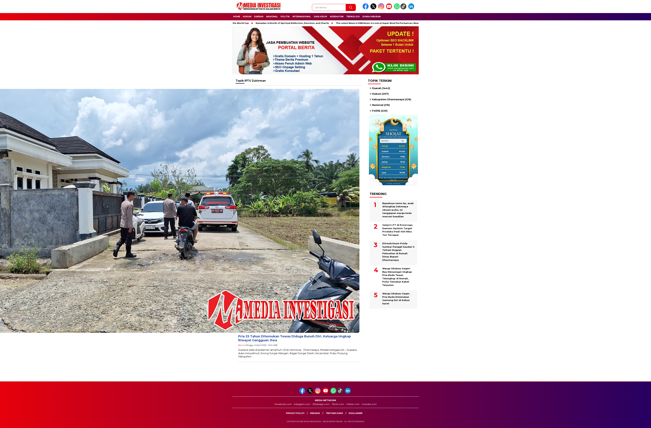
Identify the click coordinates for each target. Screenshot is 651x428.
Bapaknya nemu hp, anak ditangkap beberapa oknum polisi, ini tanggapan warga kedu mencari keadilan (398, 210)
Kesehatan (336, 16)
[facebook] (366, 8)
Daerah (258, 16)
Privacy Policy (295, 413)
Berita (241, 345)
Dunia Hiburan (371, 16)
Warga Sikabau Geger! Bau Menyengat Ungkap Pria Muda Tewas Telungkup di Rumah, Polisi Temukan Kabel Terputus (397, 276)
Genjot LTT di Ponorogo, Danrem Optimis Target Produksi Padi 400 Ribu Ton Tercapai (397, 230)
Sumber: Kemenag (393, 183)
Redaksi (315, 413)
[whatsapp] (397, 8)
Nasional (272, 16)
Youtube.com (369, 404)
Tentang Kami (334, 413)
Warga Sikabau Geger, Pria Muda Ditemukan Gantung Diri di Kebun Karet (396, 298)
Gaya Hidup (320, 16)
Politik (285, 16)
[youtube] (389, 8)
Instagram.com (302, 404)
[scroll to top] (628, 422)
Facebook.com (283, 404)
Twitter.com (352, 404)
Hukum (247, 16)
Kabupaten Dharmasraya (391, 99)
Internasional (301, 16)
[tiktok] (404, 8)
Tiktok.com (338, 404)
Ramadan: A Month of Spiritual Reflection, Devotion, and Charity (250, 23)
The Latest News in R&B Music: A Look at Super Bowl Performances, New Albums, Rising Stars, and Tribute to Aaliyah (360, 23)
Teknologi (353, 16)
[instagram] (381, 8)
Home (236, 16)
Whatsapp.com (320, 404)
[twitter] (374, 8)
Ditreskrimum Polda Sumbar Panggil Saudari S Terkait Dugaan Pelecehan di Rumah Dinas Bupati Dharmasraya (398, 251)
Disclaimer (355, 413)
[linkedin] (411, 8)
